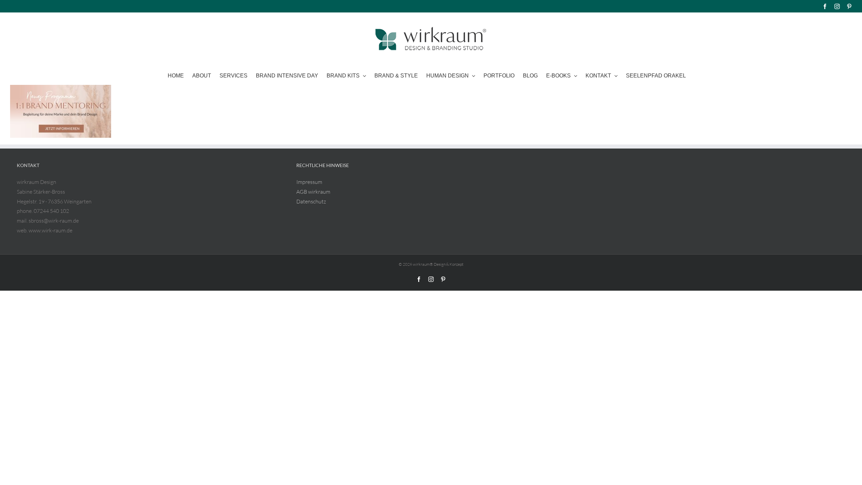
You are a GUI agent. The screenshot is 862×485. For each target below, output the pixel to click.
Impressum (309, 182)
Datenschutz (311, 201)
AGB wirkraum (313, 191)
